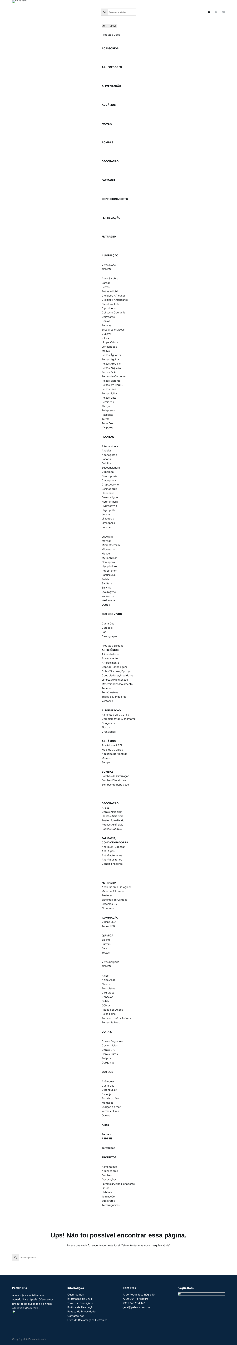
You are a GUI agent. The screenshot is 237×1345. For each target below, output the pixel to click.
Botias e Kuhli (110, 291)
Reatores (107, 895)
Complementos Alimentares (118, 718)
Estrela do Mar (111, 1098)
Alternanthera (110, 446)
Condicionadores (112, 863)
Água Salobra (110, 278)
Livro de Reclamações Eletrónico (87, 1320)
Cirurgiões (108, 992)
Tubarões (107, 423)
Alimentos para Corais (115, 714)
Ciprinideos (109, 308)
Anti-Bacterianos (112, 855)
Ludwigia (107, 536)
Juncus (106, 514)
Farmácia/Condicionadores (118, 1183)
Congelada (108, 723)
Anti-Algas (108, 851)
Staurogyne (109, 591)
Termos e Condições (80, 1303)
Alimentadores (110, 654)
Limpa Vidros (110, 342)
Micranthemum (111, 545)
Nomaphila (108, 562)
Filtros (105, 1188)
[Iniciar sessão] (216, 12)
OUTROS (107, 1071)
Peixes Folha (109, 393)
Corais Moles (110, 1045)
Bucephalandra (111, 467)
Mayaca (106, 540)
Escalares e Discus (113, 329)
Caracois (107, 627)
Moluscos (107, 1102)
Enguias (106, 325)
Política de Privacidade (81, 1311)
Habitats (107, 1192)
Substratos (108, 1200)
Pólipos (106, 1058)
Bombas (107, 1175)
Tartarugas (108, 1147)
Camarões (108, 623)
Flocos (106, 727)
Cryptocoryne (110, 484)
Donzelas (107, 997)
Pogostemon (109, 570)
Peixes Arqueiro (111, 368)
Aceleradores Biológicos (116, 887)
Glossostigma (110, 497)
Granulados (109, 731)
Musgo (106, 553)
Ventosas (107, 700)
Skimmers (108, 908)
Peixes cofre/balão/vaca (116, 1018)
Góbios (106, 1005)
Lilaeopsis (108, 518)
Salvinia (106, 587)
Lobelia (106, 527)
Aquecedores (110, 1170)
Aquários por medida (114, 753)
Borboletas (108, 988)
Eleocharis (108, 493)
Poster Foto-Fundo (113, 820)
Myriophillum (109, 557)
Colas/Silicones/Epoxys (116, 671)
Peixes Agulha (110, 359)
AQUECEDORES (112, 67)
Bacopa (106, 459)
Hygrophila (108, 510)
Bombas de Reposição (115, 784)
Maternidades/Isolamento (117, 684)
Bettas (105, 287)
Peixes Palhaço (111, 1022)
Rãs (104, 631)
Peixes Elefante (111, 380)
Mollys (106, 350)
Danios (106, 321)
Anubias (106, 450)
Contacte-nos (75, 1315)
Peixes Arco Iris (111, 363)
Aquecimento (110, 658)
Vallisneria (108, 596)
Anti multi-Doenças (113, 846)
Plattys (106, 406)
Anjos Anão (109, 979)
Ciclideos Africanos (113, 295)
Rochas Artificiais (112, 824)
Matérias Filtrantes (113, 891)
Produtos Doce (111, 34)
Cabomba (108, 471)
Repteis (106, 1134)
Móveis (106, 758)
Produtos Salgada (112, 645)
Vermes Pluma (110, 1111)
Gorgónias (108, 1062)
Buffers (106, 944)
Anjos (105, 975)
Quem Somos (75, 1294)
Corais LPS (108, 1049)
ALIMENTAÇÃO (111, 86)
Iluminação (108, 1196)
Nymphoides (109, 566)
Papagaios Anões (112, 1009)
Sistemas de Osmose (114, 899)
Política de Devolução (80, 1307)
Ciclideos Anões (111, 304)
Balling (106, 939)
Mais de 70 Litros (112, 749)
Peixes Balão (109, 372)
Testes (106, 952)
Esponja (106, 1094)
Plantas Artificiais (112, 816)
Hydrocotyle (109, 505)
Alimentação (109, 1166)
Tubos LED (108, 926)
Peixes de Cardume (113, 376)
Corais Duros (110, 1054)
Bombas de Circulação (115, 776)
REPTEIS (107, 1138)
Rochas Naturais (112, 829)
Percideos (108, 402)
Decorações (109, 1179)
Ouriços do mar (111, 1106)
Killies (105, 338)
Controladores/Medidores (117, 675)
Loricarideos (109, 346)
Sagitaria (107, 583)
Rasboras (107, 414)
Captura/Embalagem (114, 666)
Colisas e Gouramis (113, 312)
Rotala (105, 579)
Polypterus (108, 410)
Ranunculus (108, 574)
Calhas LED (109, 921)
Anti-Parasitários (112, 859)
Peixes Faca (109, 389)
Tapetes (106, 688)
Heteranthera (110, 501)
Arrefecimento (110, 662)
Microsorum (109, 549)
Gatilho (106, 1001)
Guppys (106, 333)
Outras (106, 604)
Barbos (106, 282)
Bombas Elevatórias (114, 780)
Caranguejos (109, 636)
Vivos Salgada (110, 962)
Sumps (106, 762)
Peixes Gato (109, 397)
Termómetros (110, 692)
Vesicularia (108, 600)
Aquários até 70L (112, 745)
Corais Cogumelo (112, 1041)
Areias (105, 807)
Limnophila (108, 522)
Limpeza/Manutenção (115, 679)
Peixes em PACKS (112, 384)
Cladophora (109, 480)
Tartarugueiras (110, 1205)
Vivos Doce (109, 265)
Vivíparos (107, 427)
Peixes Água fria (112, 355)
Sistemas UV (109, 903)
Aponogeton (109, 454)
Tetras (105, 418)
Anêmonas (108, 1081)
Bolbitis (106, 463)
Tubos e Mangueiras (114, 696)
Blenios (106, 984)
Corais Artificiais (112, 811)
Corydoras (108, 316)
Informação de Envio (80, 1298)
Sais (104, 948)
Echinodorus (109, 488)
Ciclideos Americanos (115, 299)
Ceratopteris (109, 476)
